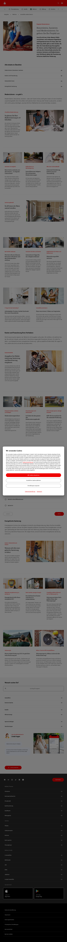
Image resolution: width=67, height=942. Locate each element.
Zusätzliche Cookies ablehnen (33, 480)
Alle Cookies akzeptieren (33, 475)
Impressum (39, 491)
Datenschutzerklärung (28, 462)
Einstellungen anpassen (33, 485)
